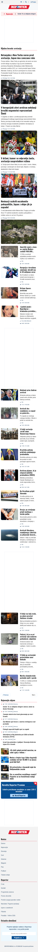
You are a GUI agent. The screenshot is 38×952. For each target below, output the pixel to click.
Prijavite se (18, 937)
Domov (3, 843)
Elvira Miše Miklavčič (26, 321)
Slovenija (16, 704)
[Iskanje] (25, 2)
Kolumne (3, 859)
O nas (2, 884)
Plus (2, 867)
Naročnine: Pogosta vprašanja (10, 904)
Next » (33, 695)
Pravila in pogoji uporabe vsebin (10, 900)
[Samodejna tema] (21, 2)
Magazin (16, 732)
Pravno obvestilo (6, 896)
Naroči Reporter (20, 795)
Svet (14, 739)
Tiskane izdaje (5, 875)
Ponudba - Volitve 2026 (8, 915)
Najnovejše (4, 847)
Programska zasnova (7, 892)
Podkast (3, 871)
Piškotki (3, 912)
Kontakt (3, 888)
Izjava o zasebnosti (7, 908)
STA (3, 78)
